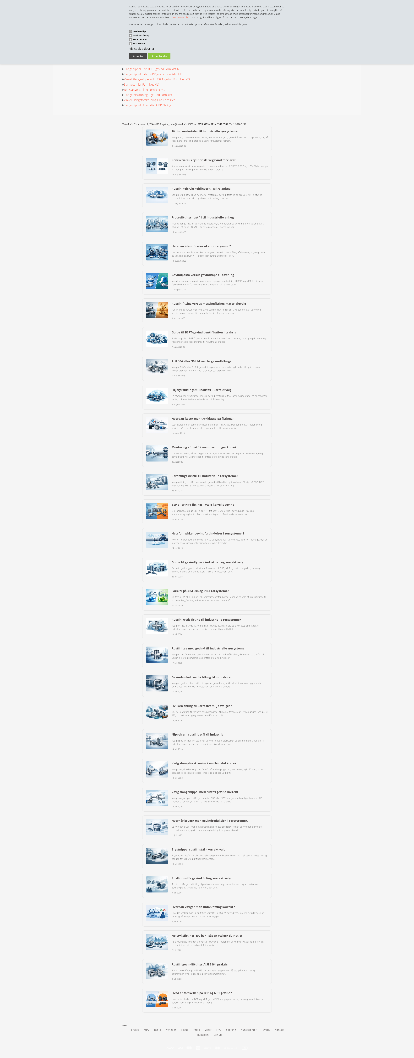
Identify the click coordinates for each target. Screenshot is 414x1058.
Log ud (217, 1035)
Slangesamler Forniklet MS (141, 84)
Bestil (157, 1030)
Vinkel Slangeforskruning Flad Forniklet (149, 100)
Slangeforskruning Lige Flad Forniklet (148, 95)
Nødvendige (139, 31)
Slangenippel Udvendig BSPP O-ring (147, 105)
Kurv (146, 1030)
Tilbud (185, 1030)
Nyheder (171, 1030)
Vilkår (208, 1030)
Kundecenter (249, 1030)
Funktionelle (140, 39)
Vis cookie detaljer (141, 49)
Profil (196, 1030)
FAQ (218, 1030)
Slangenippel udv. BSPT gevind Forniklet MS (152, 69)
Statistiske (139, 43)
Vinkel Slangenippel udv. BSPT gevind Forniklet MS (157, 79)
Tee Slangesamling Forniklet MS (144, 90)
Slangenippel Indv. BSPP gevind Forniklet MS (153, 74)
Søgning (231, 1030)
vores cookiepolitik (180, 17)
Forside (134, 1030)
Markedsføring (141, 35)
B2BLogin (203, 1035)
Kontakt (279, 1030)
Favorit (265, 1030)
